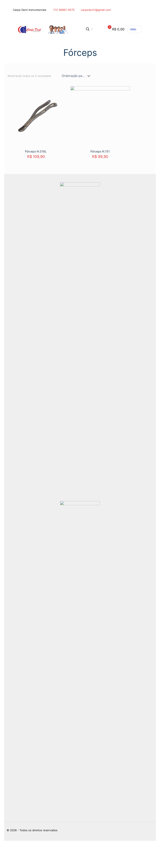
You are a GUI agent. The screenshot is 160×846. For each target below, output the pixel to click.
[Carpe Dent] (42, 29)
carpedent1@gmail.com (96, 9)
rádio (133, 29)
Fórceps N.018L (36, 151)
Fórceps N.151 (100, 151)
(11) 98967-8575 (63, 9)
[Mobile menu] (146, 29)
